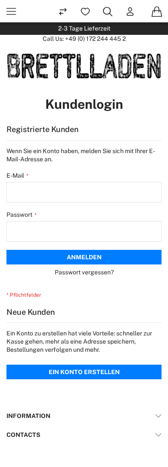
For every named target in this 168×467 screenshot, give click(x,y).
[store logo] (84, 66)
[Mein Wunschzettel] (85, 11)
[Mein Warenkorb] (157, 11)
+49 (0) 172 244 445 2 (95, 38)
